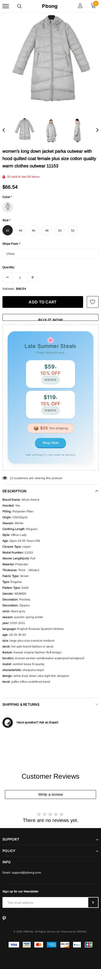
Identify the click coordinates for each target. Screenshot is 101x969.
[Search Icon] (19, 6)
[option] (50, 63)
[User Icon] (80, 6)
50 (60, 230)
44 (20, 230)
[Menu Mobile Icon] (5, 6)
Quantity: (8, 267)
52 (73, 230)
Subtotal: (8, 288)
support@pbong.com (26, 872)
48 (47, 230)
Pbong (50, 6)
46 (33, 230)
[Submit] (93, 902)
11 (11, 478)
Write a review (50, 794)
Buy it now (50, 319)
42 (7, 230)
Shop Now (50, 443)
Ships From (11, 243)
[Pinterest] (4, 918)
